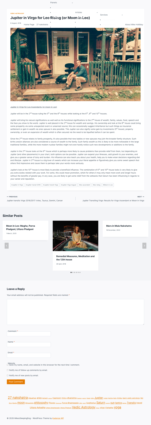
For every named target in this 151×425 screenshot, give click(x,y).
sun (112, 402)
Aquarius (32, 398)
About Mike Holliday (134, 24)
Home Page (29, 24)
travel (139, 402)
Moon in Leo (108, 185)
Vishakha (109, 408)
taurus (124, 403)
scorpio (108, 403)
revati (84, 403)
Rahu (55, 42)
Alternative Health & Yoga (86, 27)
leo (141, 398)
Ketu (54, 47)
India (92, 398)
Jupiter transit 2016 (33, 185)
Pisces (52, 402)
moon (21, 402)
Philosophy (81, 22)
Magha (14, 403)
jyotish (106, 398)
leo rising (96, 185)
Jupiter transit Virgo (50, 185)
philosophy (41, 402)
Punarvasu (58, 403)
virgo (102, 407)
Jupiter (55, 27)
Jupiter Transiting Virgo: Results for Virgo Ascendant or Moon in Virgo (113, 199)
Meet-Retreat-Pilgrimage (111, 34)
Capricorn (57, 398)
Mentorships (107, 29)
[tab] (71, 272)
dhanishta (71, 398)
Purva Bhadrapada (70, 403)
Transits (80, 17)
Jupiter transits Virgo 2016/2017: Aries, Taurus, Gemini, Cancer (35, 199)
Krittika (119, 398)
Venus (55, 32)
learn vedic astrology (131, 398)
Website (11, 363)
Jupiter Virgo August (68, 185)
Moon (55, 12)
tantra (118, 402)
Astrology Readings (109, 20)
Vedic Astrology (84, 407)
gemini (84, 398)
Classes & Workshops (109, 25)
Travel (80, 32)
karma (110, 398)
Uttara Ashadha (37, 407)
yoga (117, 407)
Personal (81, 37)
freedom (79, 398)
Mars (54, 22)
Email (11, 352)
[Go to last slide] (7, 246)
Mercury (56, 17)
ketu (115, 398)
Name (11, 342)
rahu (80, 403)
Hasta (88, 398)
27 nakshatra (42, 24)
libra (10, 403)
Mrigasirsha (29, 403)
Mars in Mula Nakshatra (119, 226)
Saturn (55, 37)
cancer (50, 398)
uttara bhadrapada (53, 408)
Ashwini (45, 398)
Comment (13, 331)
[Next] (144, 246)
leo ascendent (84, 185)
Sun (54, 8)
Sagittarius (91, 403)
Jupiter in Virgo (17, 185)
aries (39, 398)
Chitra (64, 398)
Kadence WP (58, 418)
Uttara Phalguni (65, 408)
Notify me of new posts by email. (23, 375)
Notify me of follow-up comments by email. (28, 370)
